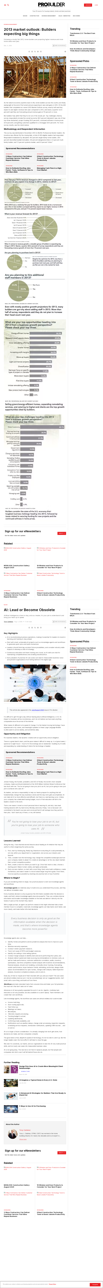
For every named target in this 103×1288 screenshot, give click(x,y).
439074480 (43, 666)
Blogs (5, 604)
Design (25, 15)
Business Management (49, 15)
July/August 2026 (38, 710)
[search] (8, 5)
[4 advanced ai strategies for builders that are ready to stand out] (11, 1096)
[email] (41, 51)
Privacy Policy (52, 1284)
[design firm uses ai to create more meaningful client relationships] (11, 1069)
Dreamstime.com (59, 666)
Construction (34, 15)
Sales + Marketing (64, 15)
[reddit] (38, 51)
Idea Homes (76, 15)
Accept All (95, 1284)
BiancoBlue (52, 666)
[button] (5, 5)
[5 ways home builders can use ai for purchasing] (11, 1109)
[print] (65, 51)
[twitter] (35, 51)
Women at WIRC (25, 1071)
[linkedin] (32, 51)
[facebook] (29, 51)
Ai (47, 666)
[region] (51, 1284)
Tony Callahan (8, 621)
